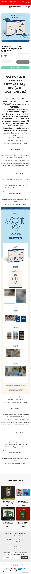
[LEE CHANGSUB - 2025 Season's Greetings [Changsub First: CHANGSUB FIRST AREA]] (8, 492)
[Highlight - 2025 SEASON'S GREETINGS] (23, 492)
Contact (10, 533)
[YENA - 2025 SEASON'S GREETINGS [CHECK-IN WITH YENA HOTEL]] (23, 514)
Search (5, 533)
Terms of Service (23, 533)
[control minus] (3, 61)
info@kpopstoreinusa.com (15, 544)
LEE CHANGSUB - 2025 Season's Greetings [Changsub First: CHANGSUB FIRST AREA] (8, 502)
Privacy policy (19, 535)
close (28, 2)
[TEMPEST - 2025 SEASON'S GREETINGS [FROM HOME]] (8, 514)
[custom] (10, 547)
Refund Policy (11, 535)
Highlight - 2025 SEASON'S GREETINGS (23, 502)
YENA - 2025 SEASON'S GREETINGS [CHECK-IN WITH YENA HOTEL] (23, 523)
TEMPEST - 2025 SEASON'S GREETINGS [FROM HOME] (8, 523)
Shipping (16, 533)
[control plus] (9, 61)
